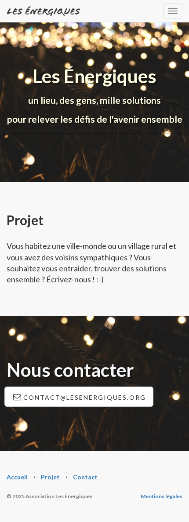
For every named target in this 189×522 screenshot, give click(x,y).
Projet (50, 477)
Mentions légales (161, 496)
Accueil (17, 477)
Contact (85, 477)
